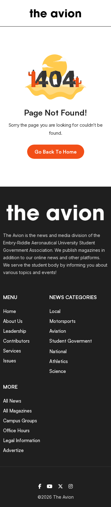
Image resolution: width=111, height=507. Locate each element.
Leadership (14, 331)
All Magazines (17, 411)
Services (12, 351)
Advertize (13, 450)
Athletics (58, 361)
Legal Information (21, 440)
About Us (13, 321)
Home (9, 311)
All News (12, 401)
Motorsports (62, 321)
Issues (9, 361)
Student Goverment (70, 341)
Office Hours (16, 430)
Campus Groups (20, 421)
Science (57, 371)
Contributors (16, 341)
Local (54, 311)
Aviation (57, 331)
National (58, 351)
